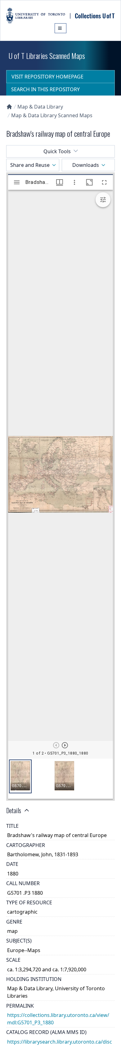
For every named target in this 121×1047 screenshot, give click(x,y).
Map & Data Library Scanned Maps (51, 115)
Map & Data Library (40, 106)
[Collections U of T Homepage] (9, 107)
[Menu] (60, 28)
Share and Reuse (30, 165)
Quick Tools (57, 151)
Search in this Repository (45, 89)
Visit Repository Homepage (47, 76)
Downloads (85, 165)
